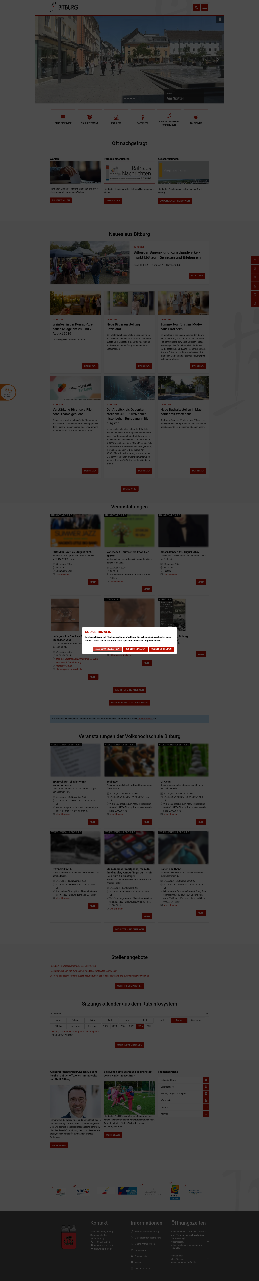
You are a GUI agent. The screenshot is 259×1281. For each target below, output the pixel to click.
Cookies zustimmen (161, 649)
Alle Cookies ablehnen (108, 649)
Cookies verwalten (135, 649)
